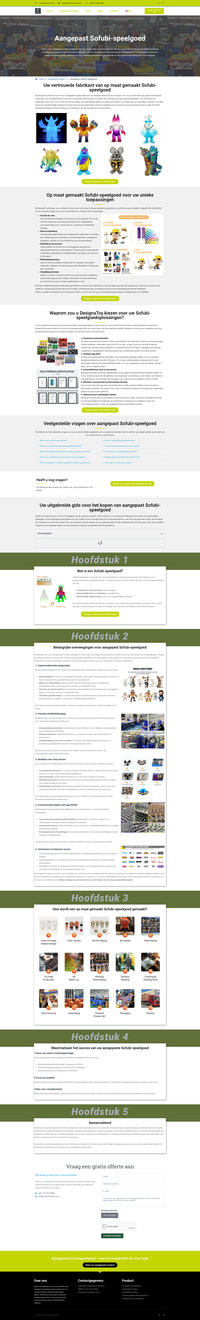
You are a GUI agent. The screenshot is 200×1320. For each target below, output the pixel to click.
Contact (114, 11)
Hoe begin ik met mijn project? (118, 462)
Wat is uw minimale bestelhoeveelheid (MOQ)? (61, 446)
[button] (67, 440)
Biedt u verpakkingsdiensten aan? (120, 440)
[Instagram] (163, 3)
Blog (100, 11)
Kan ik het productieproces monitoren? (122, 446)
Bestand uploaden (109, 1210)
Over (88, 11)
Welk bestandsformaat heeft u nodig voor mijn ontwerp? (65, 451)
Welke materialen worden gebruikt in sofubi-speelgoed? (65, 462)
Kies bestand (109, 1215)
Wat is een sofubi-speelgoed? (53, 440)
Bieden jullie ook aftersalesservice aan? (122, 457)
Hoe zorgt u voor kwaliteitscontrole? (121, 451)
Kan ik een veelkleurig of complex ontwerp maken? (63, 457)
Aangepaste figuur (69, 11)
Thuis (49, 11)
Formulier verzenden (112, 1236)
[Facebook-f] (158, 3)
